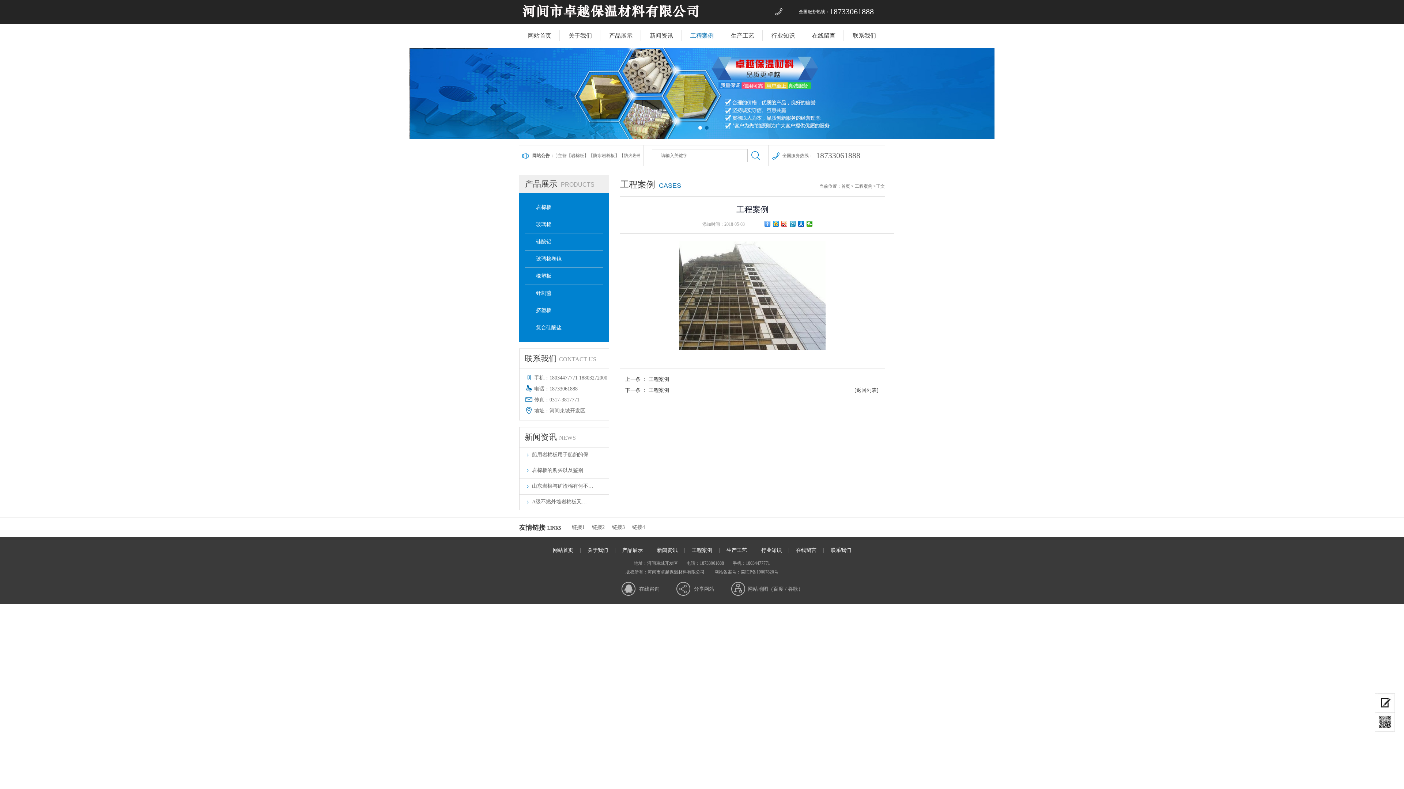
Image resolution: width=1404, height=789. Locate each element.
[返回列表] (866, 390)
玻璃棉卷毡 (549, 259)
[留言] (1385, 703)
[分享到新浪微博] (784, 224)
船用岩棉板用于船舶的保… (562, 454)
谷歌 (793, 589)
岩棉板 (543, 207)
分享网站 (704, 589)
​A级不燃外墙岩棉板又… (559, 501)
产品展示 (621, 36)
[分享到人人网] (801, 224)
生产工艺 (742, 36)
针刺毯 (543, 293)
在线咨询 (649, 589)
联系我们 (864, 36)
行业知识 (783, 36)
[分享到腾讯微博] (793, 224)
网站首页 (539, 36)
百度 (778, 589)
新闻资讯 (661, 36)
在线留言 (823, 36)
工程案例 (702, 36)
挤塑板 (543, 310)
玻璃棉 (543, 224)
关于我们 (580, 36)
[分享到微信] (810, 224)
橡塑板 (543, 276)
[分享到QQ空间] (776, 224)
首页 (845, 186)
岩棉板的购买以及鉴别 (557, 470)
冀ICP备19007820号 (759, 572)
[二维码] (1385, 722)
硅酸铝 (543, 241)
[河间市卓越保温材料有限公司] (610, 22)
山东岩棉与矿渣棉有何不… (562, 486)
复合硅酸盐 (549, 327)
